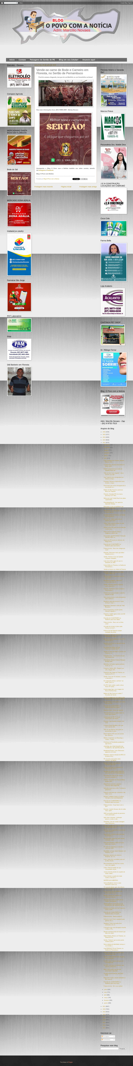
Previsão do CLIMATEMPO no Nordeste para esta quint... (112, 801)
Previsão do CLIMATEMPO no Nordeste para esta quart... (112, 913)
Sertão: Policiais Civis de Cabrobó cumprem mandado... (113, 557)
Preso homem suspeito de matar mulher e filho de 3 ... (113, 876)
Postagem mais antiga (88, 187)
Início (12, 60)
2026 (104, 432)
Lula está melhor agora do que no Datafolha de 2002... (113, 561)
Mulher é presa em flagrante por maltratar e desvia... (113, 896)
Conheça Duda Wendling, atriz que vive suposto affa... (113, 726)
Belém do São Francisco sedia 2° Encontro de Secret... (113, 694)
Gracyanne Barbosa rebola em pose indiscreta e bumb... (114, 843)
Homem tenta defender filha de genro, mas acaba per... (114, 957)
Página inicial (66, 187)
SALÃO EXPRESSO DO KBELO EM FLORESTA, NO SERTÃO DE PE (114, 698)
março (106, 997)
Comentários (106, 1039)
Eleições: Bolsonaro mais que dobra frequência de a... (114, 553)
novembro (107, 447)
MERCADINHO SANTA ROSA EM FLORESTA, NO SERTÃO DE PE (114, 904)
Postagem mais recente (43, 187)
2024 (104, 437)
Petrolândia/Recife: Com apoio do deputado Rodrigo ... (113, 503)
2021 (104, 1006)
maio (105, 992)
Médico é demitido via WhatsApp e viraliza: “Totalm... (113, 738)
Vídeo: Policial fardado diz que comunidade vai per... (112, 868)
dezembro (107, 445)
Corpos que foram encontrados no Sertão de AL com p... (113, 768)
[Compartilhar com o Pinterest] (87, 179)
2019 (104, 1011)
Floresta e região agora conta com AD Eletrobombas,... (114, 614)
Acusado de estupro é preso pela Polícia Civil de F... (113, 627)
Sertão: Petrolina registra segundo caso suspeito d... (113, 585)
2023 (104, 440)
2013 (104, 1028)
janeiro (106, 1003)
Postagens (106, 1036)
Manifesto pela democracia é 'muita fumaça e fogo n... (114, 602)
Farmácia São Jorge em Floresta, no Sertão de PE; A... (114, 673)
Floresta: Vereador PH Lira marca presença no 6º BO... (113, 494)
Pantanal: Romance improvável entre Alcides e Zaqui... (114, 482)
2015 (104, 1022)
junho (105, 989)
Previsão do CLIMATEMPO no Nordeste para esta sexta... (112, 706)
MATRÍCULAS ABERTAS (111, 880)
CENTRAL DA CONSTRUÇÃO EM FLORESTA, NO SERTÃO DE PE (114, 747)
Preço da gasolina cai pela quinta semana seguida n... (113, 610)
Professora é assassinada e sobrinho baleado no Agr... (114, 593)
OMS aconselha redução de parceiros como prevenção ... (114, 814)
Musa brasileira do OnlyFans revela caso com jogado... (114, 864)
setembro (107, 453)
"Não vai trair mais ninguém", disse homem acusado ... (114, 473)
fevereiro (106, 1000)
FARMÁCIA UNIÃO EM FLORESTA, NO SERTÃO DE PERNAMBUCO (114, 772)
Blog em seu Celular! (68, 60)
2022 (104, 442)
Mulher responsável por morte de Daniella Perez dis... (113, 469)
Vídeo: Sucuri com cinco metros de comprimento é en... (114, 953)
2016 (104, 1020)
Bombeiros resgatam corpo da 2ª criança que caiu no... (113, 581)
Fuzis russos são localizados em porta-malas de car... (113, 892)
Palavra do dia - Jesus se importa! (113, 710)
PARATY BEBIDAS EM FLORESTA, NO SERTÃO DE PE (114, 826)
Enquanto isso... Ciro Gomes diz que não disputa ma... (114, 656)
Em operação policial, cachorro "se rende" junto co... (113, 681)
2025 (104, 434)
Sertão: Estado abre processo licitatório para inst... (112, 763)
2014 (104, 1025)
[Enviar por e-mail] (81, 179)
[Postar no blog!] (83, 179)
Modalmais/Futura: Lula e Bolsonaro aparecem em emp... (114, 751)
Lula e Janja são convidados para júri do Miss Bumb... (114, 860)
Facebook (50, 170)
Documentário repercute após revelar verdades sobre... (114, 839)
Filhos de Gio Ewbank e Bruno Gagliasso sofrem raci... (112, 532)
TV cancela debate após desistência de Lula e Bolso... (114, 887)
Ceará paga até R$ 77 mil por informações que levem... (112, 717)
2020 (104, 1009)
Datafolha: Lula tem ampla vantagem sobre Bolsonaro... (114, 822)
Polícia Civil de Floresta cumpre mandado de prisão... (113, 631)
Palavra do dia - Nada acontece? (113, 916)
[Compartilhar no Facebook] (85, 179)
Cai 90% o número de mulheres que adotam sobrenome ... (114, 965)
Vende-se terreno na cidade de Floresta (115, 569)
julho (105, 458)
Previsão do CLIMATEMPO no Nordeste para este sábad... (112, 618)
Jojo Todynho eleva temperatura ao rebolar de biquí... (113, 478)
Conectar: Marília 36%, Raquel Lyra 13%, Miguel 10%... (114, 669)
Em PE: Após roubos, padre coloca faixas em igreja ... (114, 685)
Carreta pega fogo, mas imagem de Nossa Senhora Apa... (114, 690)
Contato (22, 60)
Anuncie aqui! (88, 60)
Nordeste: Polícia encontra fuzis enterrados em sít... (113, 924)
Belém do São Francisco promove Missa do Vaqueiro (113, 490)
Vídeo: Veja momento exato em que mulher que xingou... (114, 524)
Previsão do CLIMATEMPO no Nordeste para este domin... (112, 545)
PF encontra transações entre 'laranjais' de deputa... (112, 759)
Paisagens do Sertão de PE (42, 60)
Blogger (70, 1062)
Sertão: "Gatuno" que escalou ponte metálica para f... (114, 940)
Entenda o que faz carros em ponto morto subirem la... (114, 572)
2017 (104, 1017)
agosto (106, 455)
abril (105, 995)
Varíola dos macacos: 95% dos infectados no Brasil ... (112, 635)
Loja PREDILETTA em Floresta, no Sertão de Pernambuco (113, 949)
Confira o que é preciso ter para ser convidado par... (114, 961)
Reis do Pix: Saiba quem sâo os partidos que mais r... (113, 519)
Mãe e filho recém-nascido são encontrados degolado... (112, 970)
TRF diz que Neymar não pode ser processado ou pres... (113, 730)
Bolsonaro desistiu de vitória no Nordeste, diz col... (112, 855)
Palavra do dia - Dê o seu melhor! (113, 986)
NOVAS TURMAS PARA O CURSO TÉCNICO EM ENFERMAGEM (114, 797)
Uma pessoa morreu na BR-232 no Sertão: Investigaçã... (113, 900)
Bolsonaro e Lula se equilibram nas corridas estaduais (113, 507)
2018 (104, 1014)
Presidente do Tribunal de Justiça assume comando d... (113, 776)
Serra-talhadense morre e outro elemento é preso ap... (112, 883)
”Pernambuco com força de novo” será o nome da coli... (114, 511)
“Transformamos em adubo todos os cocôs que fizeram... (114, 713)
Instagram (42, 170)
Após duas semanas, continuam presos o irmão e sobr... (113, 818)
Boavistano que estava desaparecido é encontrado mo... (115, 486)
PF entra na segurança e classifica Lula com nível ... (113, 847)
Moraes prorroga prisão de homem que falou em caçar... (114, 932)
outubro (106, 450)
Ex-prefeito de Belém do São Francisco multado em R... (112, 648)
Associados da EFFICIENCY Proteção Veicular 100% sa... (115, 536)
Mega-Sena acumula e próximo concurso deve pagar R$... (112, 784)
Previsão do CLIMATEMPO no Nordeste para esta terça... (112, 982)
